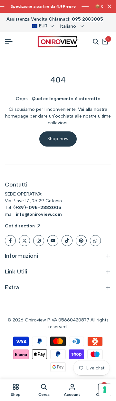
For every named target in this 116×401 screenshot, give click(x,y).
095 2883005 (87, 19)
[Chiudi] (108, 6)
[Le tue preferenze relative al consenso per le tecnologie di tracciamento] (105, 390)
